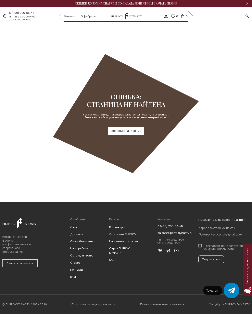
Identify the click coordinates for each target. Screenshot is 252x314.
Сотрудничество (82, 255)
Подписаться (211, 259)
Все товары (117, 227)
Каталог (70, 16)
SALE (112, 260)
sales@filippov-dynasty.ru (175, 233)
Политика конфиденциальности (93, 304)
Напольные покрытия (123, 241)
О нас (74, 227)
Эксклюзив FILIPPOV (122, 234)
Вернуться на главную (126, 131)
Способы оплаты (81, 241)
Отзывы (75, 262)
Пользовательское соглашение (162, 304)
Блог (73, 276)
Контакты (76, 269)
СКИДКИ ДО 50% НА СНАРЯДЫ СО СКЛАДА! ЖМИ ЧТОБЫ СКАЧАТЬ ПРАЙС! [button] (126, 3)
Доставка (76, 234)
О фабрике (88, 16)
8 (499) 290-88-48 (21, 12)
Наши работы (79, 248)
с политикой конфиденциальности (223, 247)
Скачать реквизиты (19, 263)
